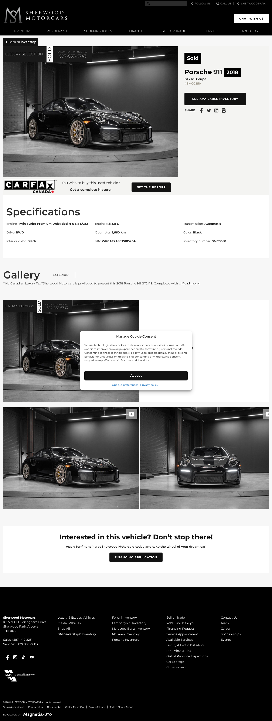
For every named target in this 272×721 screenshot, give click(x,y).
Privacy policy (149, 384)
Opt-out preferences (125, 384)
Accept (136, 375)
